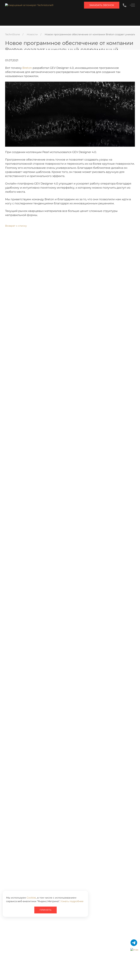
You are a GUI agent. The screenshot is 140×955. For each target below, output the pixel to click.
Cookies (31, 897)
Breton (27, 67)
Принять (45, 910)
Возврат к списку (16, 225)
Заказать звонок (101, 5)
